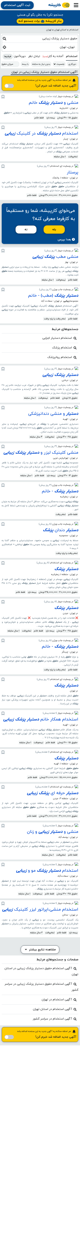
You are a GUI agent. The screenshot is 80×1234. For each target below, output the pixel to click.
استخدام (73, 29)
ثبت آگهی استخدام (17, 5)
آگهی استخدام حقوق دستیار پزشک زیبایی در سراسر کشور (41, 987)
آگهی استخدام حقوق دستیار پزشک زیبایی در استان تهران (41, 971)
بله (54, 229)
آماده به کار (53, 56)
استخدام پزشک (62, 348)
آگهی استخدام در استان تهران (52, 1009)
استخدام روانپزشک (59, 357)
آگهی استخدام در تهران (57, 1000)
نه (26, 229)
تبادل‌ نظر (34, 56)
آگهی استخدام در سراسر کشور (52, 1019)
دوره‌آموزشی (17, 56)
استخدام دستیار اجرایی (57, 338)
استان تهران (60, 29)
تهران (48, 29)
